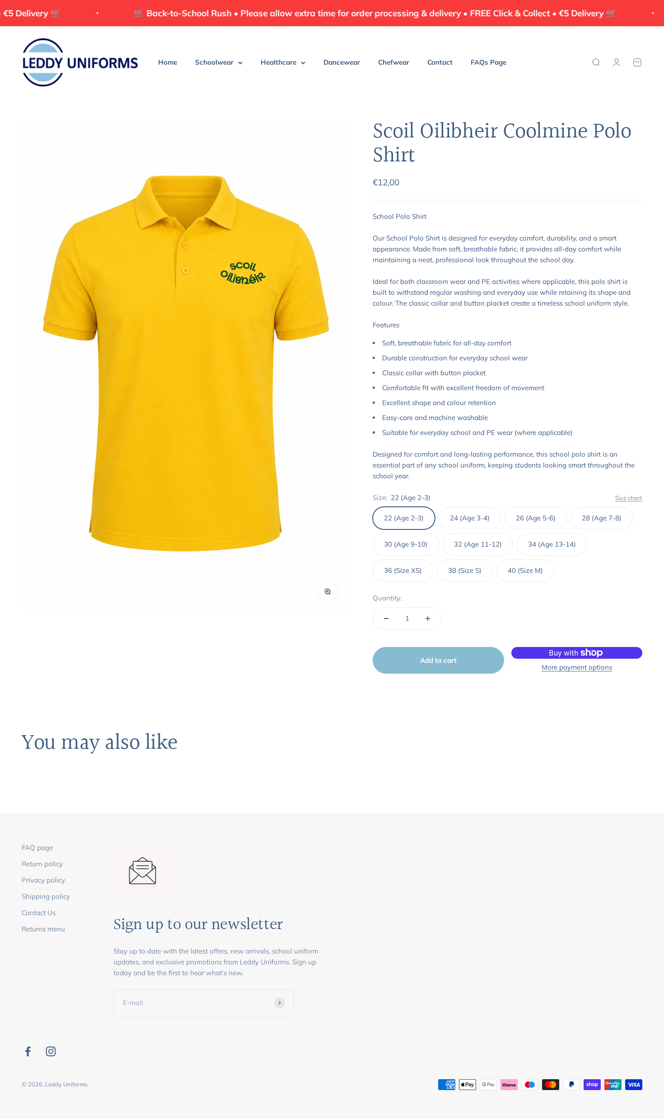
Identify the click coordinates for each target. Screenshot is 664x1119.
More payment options (577, 667)
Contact (440, 62)
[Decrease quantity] (386, 618)
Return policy (42, 863)
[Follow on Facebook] (28, 1051)
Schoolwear (214, 62)
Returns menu (43, 929)
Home (167, 62)
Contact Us (39, 912)
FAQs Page (488, 62)
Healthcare (278, 62)
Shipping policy (46, 896)
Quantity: (387, 598)
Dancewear (341, 62)
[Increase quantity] (428, 618)
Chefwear (393, 62)
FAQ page (37, 847)
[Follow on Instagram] (51, 1051)
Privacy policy (43, 880)
